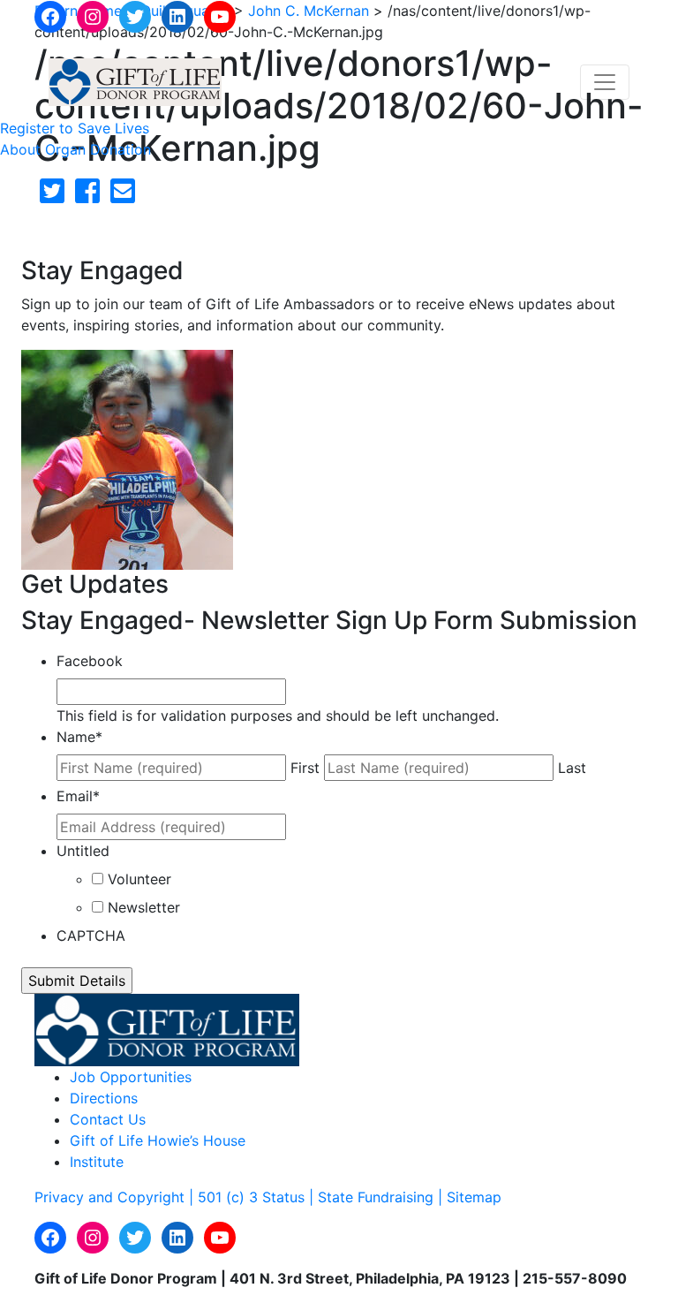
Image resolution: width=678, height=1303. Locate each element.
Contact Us (108, 1119)
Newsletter (144, 907)
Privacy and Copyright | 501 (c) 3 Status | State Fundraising (236, 1197)
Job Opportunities (131, 1077)
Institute (97, 1161)
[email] (122, 196)
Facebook (89, 661)
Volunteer (139, 879)
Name (79, 737)
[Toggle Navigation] (604, 82)
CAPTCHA (90, 935)
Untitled (82, 851)
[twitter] (52, 196)
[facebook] (87, 196)
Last (572, 767)
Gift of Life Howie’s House (157, 1140)
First (305, 767)
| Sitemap (469, 1197)
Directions (104, 1098)
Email (78, 796)
